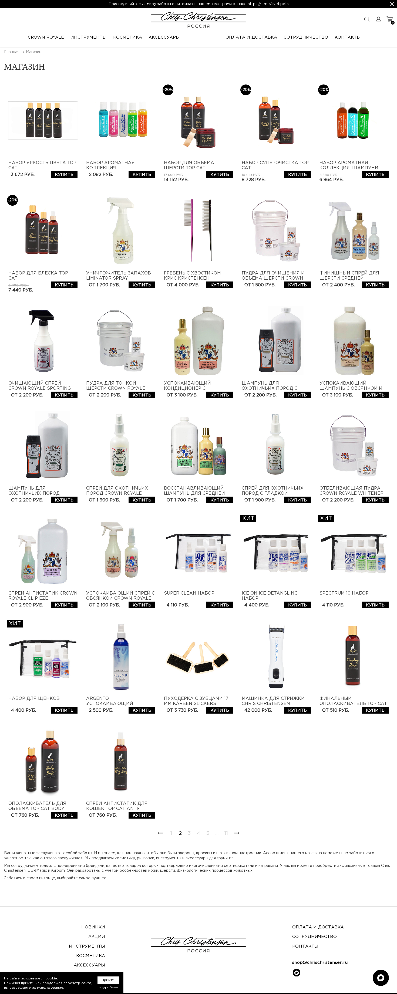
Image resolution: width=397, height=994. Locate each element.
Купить (64, 175)
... (216, 833)
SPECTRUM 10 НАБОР (344, 593)
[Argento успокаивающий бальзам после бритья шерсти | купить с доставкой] (120, 656)
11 (226, 833)
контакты (305, 946)
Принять (108, 980)
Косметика (90, 956)
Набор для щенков (34, 699)
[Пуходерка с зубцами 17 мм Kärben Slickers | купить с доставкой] (198, 656)
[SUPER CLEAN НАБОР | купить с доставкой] (198, 550)
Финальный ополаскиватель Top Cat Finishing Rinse (353, 704)
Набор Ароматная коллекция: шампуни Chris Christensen (348, 168)
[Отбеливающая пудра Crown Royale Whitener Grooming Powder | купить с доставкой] (354, 445)
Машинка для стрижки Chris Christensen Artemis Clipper (273, 704)
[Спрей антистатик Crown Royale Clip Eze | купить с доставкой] (43, 550)
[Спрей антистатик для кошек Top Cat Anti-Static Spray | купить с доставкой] (120, 761)
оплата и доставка (318, 927)
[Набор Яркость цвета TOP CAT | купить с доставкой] (43, 120)
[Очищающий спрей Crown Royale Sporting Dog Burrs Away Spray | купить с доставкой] (43, 340)
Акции (96, 936)
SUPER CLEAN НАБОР (189, 593)
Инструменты (87, 946)
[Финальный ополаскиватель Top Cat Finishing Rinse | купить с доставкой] (354, 656)
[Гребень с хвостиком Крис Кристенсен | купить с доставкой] (198, 230)
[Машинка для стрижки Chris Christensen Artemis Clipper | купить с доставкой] (276, 656)
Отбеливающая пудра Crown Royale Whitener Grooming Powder (351, 493)
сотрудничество (314, 936)
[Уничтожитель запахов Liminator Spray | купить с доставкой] (120, 230)
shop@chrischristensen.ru (320, 962)
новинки (93, 927)
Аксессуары (89, 965)
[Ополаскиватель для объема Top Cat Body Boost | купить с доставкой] (43, 761)
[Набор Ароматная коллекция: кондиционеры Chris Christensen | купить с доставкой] (120, 120)
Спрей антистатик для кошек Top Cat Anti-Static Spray (117, 809)
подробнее (108, 987)
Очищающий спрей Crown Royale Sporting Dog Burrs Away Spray (39, 388)
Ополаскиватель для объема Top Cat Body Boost (37, 809)
